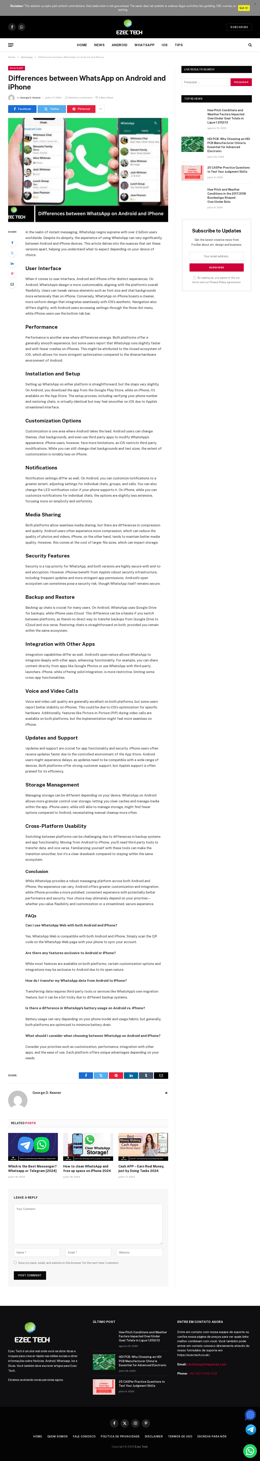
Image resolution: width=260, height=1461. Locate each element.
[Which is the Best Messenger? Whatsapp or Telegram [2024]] (33, 1147)
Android (120, 45)
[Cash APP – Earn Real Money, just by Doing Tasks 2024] (143, 1147)
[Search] (250, 45)
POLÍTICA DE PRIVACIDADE (120, 1436)
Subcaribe (239, 27)
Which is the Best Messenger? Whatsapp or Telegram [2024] (32, 1168)
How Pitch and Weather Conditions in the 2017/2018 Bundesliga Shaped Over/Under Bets (226, 195)
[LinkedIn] (12, 263)
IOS (165, 45)
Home (82, 45)
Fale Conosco (84, 1436)
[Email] (12, 284)
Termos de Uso (180, 1436)
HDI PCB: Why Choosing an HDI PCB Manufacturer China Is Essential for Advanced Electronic (228, 145)
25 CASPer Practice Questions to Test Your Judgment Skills (228, 169)
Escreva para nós (212, 1436)
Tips (179, 45)
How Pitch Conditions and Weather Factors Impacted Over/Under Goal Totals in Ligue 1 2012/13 (225, 116)
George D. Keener (30, 97)
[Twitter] (12, 253)
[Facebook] (12, 243)
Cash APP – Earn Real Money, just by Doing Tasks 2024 (141, 1168)
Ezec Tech (141, 1446)
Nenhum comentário (81, 97)
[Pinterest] (12, 274)
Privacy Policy (218, 282)
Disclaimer (154, 1436)
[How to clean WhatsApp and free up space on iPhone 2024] (88, 1147)
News (99, 45)
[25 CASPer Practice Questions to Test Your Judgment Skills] (192, 173)
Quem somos (57, 1436)
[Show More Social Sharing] (100, 109)
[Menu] (10, 45)
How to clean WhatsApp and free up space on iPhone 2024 (87, 1168)
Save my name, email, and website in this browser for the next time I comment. (68, 1263)
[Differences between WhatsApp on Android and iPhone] (88, 170)
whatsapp (144, 45)
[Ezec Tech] (130, 27)
